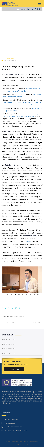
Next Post (36, 322)
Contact (23, 9)
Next (39, 296)
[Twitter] (32, 9)
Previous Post (9, 322)
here (34, 247)
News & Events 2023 (9, 339)
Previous (5, 296)
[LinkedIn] (40, 9)
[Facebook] (35, 9)
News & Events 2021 (9, 349)
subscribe (15, 369)
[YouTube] (37, 9)
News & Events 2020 (9, 353)
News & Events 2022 (9, 344)
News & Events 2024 (16, 316)
